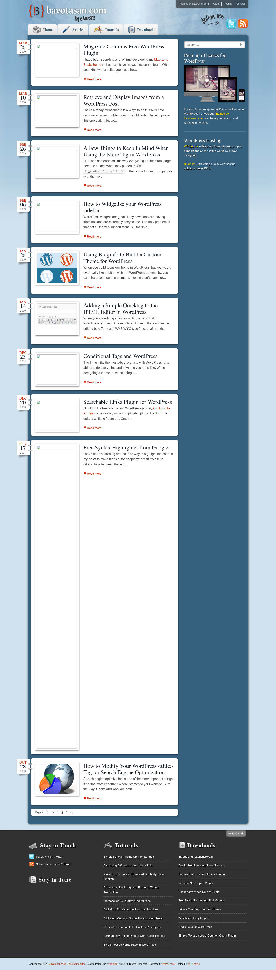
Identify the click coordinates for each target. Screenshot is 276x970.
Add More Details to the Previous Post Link (131, 909)
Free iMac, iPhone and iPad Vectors (201, 900)
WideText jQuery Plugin (193, 918)
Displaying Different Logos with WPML (128, 865)
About (216, 3)
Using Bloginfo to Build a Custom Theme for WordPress (122, 257)
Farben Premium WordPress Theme (201, 874)
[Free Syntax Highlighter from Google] (57, 597)
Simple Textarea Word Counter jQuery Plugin (207, 935)
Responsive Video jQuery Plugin (198, 891)
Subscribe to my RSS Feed (53, 864)
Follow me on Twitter (49, 856)
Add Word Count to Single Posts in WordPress (133, 918)
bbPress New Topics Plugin (195, 883)
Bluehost (189, 163)
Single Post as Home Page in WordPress (130, 944)
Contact (240, 3)
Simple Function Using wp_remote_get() (129, 856)
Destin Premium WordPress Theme (201, 865)
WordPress (168, 964)
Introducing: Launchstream (195, 856)
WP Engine (191, 146)
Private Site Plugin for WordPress (199, 909)
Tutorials (112, 29)
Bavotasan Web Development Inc (67, 964)
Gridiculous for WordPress (195, 926)
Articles (78, 29)
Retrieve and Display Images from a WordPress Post (123, 100)
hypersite (112, 964)
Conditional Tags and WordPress (120, 356)
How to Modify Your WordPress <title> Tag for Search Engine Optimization (128, 769)
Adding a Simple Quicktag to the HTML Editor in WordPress (120, 308)
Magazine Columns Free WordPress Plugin (123, 49)
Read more (94, 79)
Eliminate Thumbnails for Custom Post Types (132, 927)
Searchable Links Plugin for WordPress (127, 401)
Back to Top (234, 833)
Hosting (228, 3)
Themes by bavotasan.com (194, 3)
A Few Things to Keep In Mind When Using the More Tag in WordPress (126, 151)
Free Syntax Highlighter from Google (125, 447)
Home (48, 29)
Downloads (145, 29)
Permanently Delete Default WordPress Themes (134, 935)
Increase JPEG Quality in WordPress (127, 900)
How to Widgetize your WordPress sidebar (122, 207)
